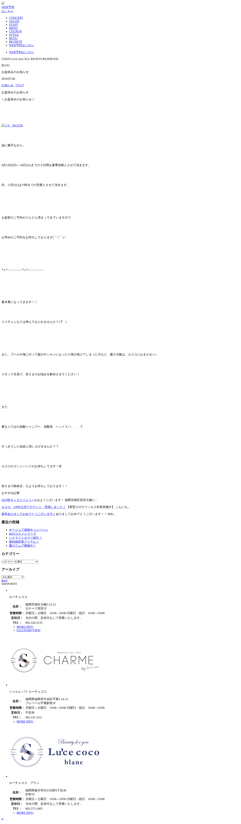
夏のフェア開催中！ (22, 545)
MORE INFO (25, 626)
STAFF (13, 24)
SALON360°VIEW (28, 630)
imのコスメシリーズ (22, 533)
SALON (14, 21)
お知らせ (8, 85)
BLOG (13, 38)
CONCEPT (16, 17)
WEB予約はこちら (21, 45)
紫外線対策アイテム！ (24, 541)
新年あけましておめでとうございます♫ (28, 514)
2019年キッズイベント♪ (17, 500)
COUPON (15, 31)
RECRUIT (15, 41)
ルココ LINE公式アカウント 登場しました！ (34, 507)
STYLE (14, 34)
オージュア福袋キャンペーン (28, 529)
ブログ (19, 85)
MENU (13, 28)
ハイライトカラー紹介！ (25, 537)
